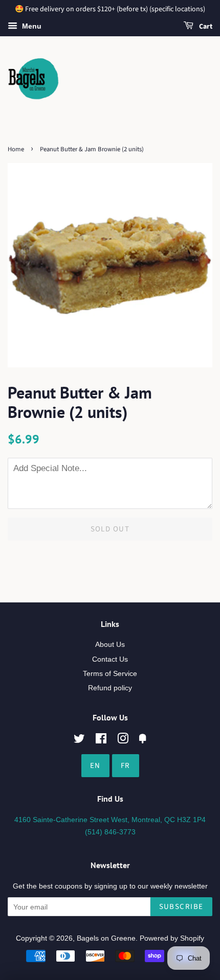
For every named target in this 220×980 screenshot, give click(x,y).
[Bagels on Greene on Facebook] (101, 740)
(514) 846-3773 (110, 832)
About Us (110, 644)
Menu (30, 26)
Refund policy (110, 688)
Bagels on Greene (106, 938)
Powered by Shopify (172, 938)
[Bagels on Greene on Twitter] (79, 740)
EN (95, 765)
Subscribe (181, 906)
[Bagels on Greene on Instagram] (122, 740)
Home (16, 149)
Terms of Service (110, 673)
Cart (204, 26)
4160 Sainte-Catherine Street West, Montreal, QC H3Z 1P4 (110, 819)
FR (125, 765)
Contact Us (110, 659)
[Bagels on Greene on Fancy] (143, 740)
